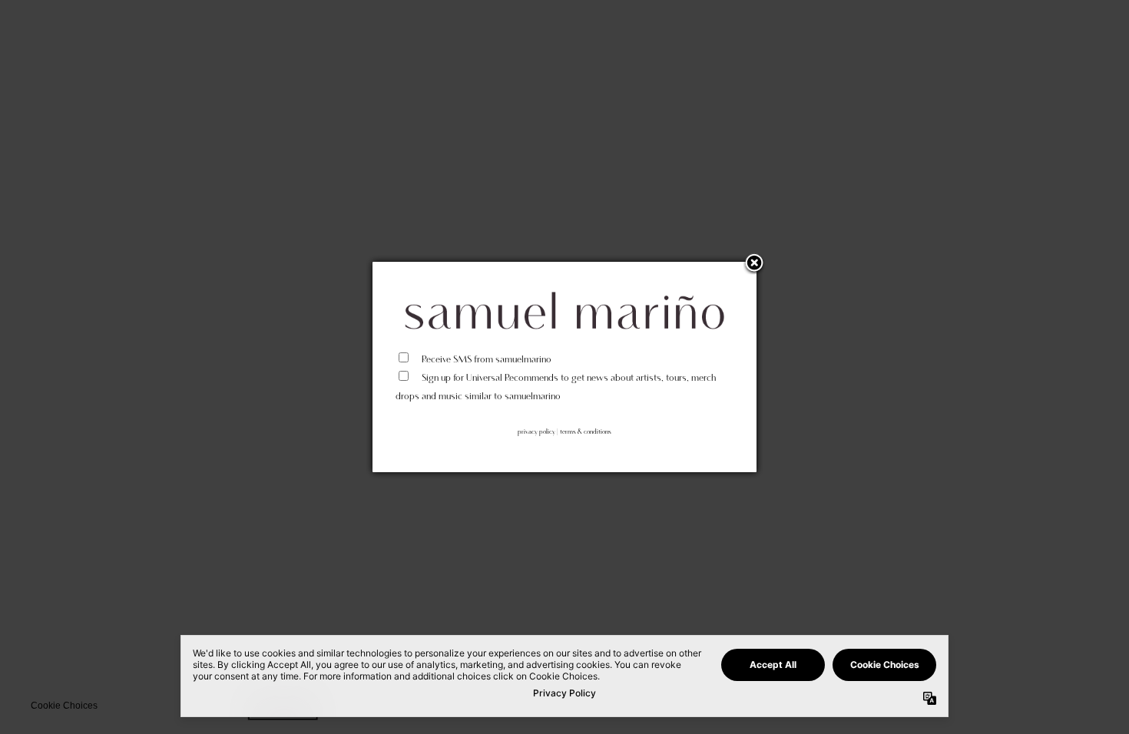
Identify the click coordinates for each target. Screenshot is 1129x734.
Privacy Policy (536, 431)
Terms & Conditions (585, 431)
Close (754, 264)
